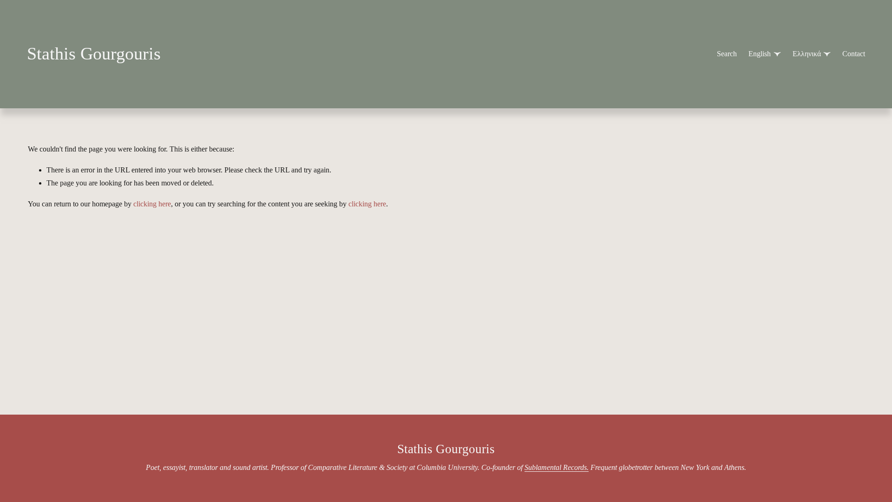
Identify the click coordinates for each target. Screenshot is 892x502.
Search (727, 54)
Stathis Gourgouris (94, 53)
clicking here (152, 204)
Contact (853, 54)
